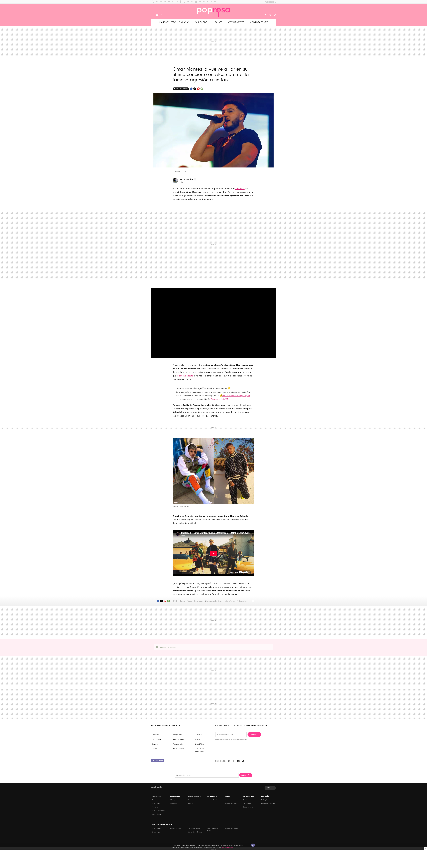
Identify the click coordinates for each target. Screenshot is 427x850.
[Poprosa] (213, 11)
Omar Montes (230, 601)
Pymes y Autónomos (268, 803)
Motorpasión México (231, 828)
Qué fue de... (202, 22)
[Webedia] (158, 787)
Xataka (154, 800)
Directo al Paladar (212, 800)
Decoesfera (247, 803)
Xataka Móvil (156, 803)
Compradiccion (248, 807)
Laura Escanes (178, 749)
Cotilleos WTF (236, 22)
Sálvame (155, 749)
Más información (227, 848)
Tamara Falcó (178, 744)
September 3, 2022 (219, 398)
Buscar (162, 15)
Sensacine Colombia (195, 832)
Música (189, 601)
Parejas (197, 739)
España (182, 601)
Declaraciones (178, 739)
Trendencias (247, 800)
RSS (243, 760)
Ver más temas (158, 760)
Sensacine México (194, 828)
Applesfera (155, 807)
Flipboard (198, 88)
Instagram (275, 15)
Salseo (218, 22)
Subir (268, 788)
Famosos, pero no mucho (174, 22)
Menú (152, 15)
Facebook (265, 15)
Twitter (270, 15)
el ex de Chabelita (184, 375)
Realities (155, 735)
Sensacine (191, 800)
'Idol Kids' (240, 188)
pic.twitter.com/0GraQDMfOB (236, 395)
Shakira (155, 744)
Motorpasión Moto (231, 803)
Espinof (190, 803)
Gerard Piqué (199, 744)
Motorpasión (229, 800)
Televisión (198, 735)
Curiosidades (198, 601)
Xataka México (156, 828)
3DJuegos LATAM (175, 828)
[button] (187, 179)
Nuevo (157, 15)
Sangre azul (177, 735)
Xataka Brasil (156, 832)
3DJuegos (173, 800)
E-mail (201, 88)
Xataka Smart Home (158, 810)
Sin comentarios (182, 89)
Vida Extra (173, 803)
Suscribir (254, 734)
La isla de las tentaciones (199, 750)
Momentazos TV (259, 22)
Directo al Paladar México (212, 829)
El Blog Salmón (266, 800)
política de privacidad (240, 739)
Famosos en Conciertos (214, 601)
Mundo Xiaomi (156, 814)
